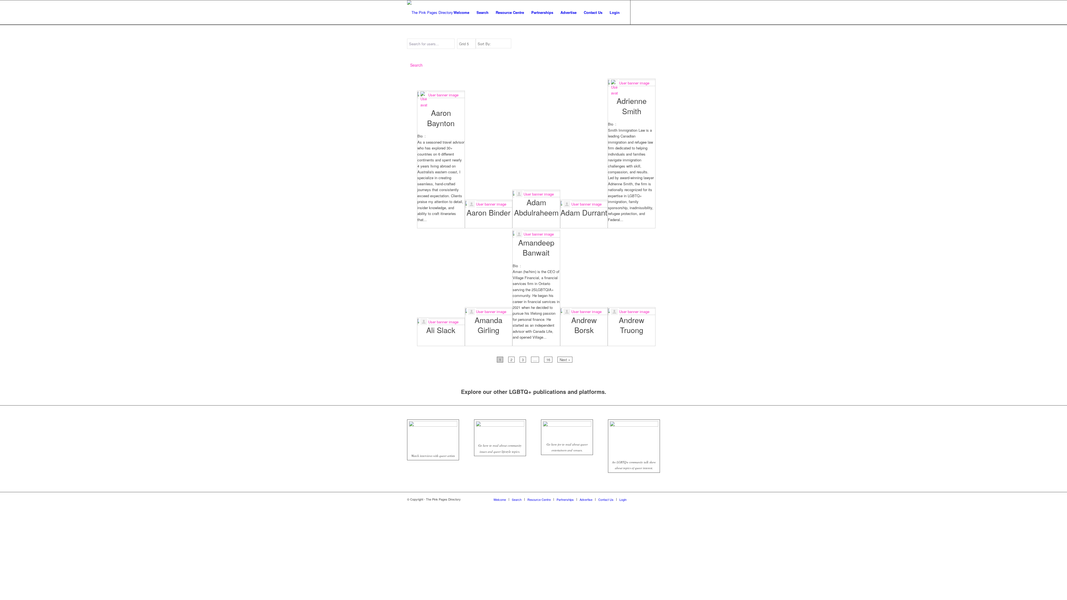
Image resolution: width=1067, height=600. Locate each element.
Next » (565, 359)
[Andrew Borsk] (584, 311)
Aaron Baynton (441, 117)
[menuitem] (461, 12)
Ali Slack (440, 329)
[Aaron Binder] (488, 203)
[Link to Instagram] (647, 12)
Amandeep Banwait (536, 247)
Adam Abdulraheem (536, 207)
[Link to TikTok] (656, 12)
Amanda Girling (488, 324)
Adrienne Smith (632, 105)
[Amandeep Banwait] (536, 233)
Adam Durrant (583, 212)
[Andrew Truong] (631, 311)
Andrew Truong (631, 324)
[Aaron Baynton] (441, 99)
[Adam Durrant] (584, 203)
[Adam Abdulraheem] (536, 193)
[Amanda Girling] (488, 311)
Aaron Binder (488, 212)
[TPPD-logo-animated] (430, 12)
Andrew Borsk (584, 324)
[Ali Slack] (441, 321)
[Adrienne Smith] (631, 87)
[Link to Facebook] (639, 12)
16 (549, 359)
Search (416, 65)
